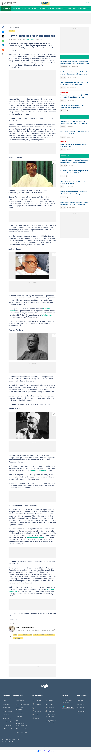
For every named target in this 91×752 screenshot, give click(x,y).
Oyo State (50, 9)
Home (10, 27)
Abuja (24, 9)
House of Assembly (38, 470)
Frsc (15, 635)
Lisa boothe (50, 635)
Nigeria (6, 8)
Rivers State (32, 9)
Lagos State (16, 9)
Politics (63, 77)
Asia (62, 186)
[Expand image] (54, 162)
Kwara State (72, 9)
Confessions (64, 66)
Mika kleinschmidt (25, 635)
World (62, 176)
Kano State (41, 9)
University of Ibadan (34, 537)
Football (63, 197)
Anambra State (61, 9)
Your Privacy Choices (47, 751)
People (63, 165)
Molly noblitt (39, 635)
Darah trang (18, 638)
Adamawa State (83, 9)
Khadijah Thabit (30, 39)
